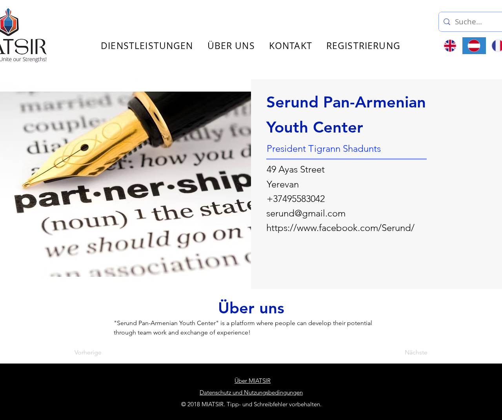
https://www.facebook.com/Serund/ (340, 227)
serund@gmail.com (306, 213)
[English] (450, 45)
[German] (474, 45)
